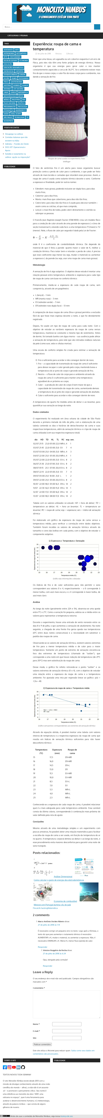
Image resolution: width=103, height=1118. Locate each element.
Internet (7, 89)
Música (7, 100)
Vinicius (58, 54)
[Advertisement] (16, 183)
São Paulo (8, 117)
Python (7, 110)
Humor (25, 85)
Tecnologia (19, 117)
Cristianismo (15, 57)
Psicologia (22, 107)
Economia (23, 60)
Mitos (20, 96)
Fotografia (24, 78)
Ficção (6, 78)
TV (27, 117)
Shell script (16, 114)
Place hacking (10, 103)
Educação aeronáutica (13, 68)
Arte (17, 50)
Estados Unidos (10, 75)
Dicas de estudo (10, 60)
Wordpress (8, 121)
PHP (23, 100)
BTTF (5, 57)
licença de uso (67, 1116)
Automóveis (21, 53)
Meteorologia (10, 96)
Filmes (14, 78)
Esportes (19, 71)
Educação (8, 64)
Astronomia (9, 53)
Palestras (16, 100)
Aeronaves (8, 50)
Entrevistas (9, 71)
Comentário (39, 988)
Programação (10, 107)
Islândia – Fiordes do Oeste (17, 144)
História (7, 85)
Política (21, 103)
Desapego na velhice (14, 134)
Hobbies (16, 85)
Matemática (53, 908)
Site (34, 1038)
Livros (13, 92)
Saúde (6, 114)
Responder (42, 947)
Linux (6, 92)
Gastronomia (16, 82)
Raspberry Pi (20, 110)
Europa (22, 75)
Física (35, 908)
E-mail (36, 1031)
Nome (36, 1024)
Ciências (69, 54)
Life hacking (43, 908)
